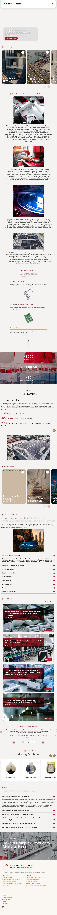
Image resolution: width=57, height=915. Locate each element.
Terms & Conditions (13, 912)
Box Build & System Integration (9, 887)
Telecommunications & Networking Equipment (36, 885)
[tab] (23, 742)
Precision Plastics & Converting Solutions (11, 883)
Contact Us (5, 903)
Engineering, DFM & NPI (7, 877)
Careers (4, 901)
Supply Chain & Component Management (11, 879)
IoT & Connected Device (31, 881)
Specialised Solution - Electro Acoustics (11, 893)
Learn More (9, 38)
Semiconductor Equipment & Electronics (35, 877)
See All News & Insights (49, 602)
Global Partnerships (7, 897)
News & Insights (6, 899)
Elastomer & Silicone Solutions (9, 881)
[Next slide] (48, 86)
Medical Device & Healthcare (32, 879)
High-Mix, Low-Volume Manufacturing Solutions (13, 891)
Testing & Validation (6, 889)
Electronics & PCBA (6, 885)
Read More (48, 629)
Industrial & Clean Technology (33, 883)
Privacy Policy (5, 912)
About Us (4, 895)
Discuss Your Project (10, 852)
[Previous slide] (44, 86)
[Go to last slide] (14, 742)
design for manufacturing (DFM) (23, 801)
